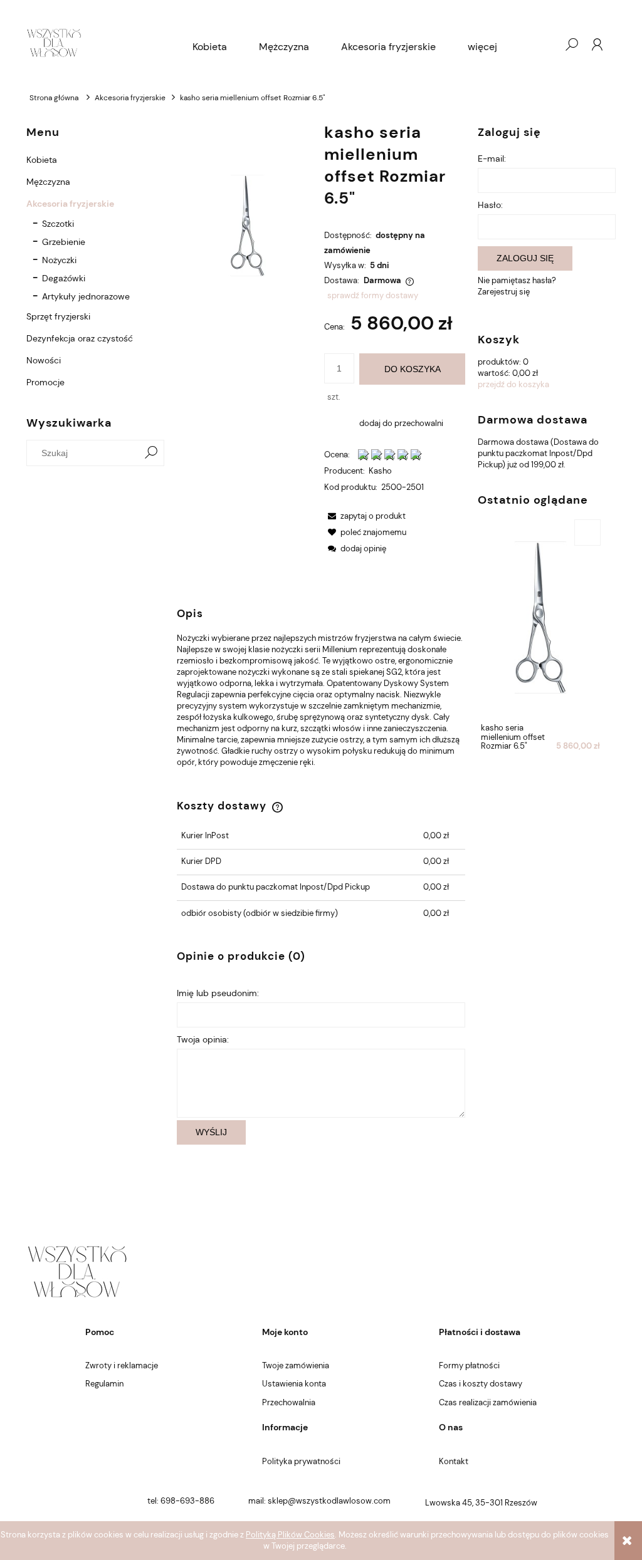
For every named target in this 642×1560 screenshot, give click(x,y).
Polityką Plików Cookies (290, 1534)
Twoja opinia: (203, 1039)
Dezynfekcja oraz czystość (79, 338)
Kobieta (41, 159)
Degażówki (63, 278)
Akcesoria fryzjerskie (70, 203)
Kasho (380, 470)
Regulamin (104, 1383)
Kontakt (453, 1461)
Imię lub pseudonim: (218, 993)
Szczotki (58, 223)
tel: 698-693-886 (180, 1500)
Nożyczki (59, 260)
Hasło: (490, 205)
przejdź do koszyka (513, 384)
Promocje (45, 382)
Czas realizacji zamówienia (488, 1402)
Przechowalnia (288, 1402)
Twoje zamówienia (295, 1365)
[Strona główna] (54, 44)
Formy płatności (469, 1365)
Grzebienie (63, 241)
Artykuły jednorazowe (86, 296)
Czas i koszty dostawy (480, 1383)
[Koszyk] (546, 44)
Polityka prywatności (301, 1461)
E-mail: (492, 158)
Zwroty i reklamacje (121, 1365)
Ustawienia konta (294, 1383)
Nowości (43, 360)
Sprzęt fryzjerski (58, 316)
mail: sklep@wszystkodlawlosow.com (319, 1500)
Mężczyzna (48, 181)
